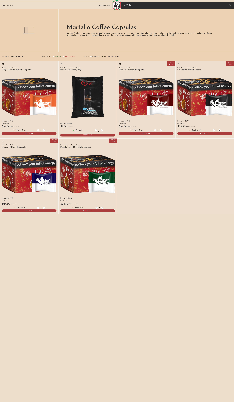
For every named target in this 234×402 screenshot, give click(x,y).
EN (8, 5)
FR (12, 5)
